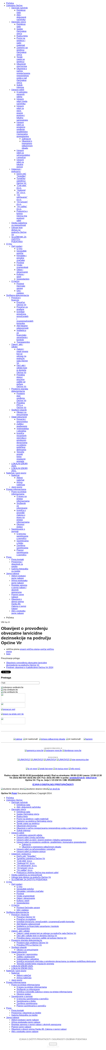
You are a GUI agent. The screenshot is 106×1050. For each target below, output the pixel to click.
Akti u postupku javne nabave (18, 612)
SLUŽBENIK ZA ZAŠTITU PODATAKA (18, 239)
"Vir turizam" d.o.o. (25, 868)
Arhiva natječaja (21, 483)
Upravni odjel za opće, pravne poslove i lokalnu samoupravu (22, 113)
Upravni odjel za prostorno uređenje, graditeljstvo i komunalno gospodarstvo (23, 129)
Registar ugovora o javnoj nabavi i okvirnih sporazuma (36, 1024)
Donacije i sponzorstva (22, 420)
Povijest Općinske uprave (21, 286)
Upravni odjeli (17, 90)
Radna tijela (22, 36)
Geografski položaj (21, 252)
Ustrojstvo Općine (14, 5)
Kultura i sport (20, 275)
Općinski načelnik (19, 8)
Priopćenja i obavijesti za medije (17, 564)
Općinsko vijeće (18, 22)
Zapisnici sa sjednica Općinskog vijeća (22, 51)
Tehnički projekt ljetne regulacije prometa (21, 456)
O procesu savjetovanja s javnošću (22, 536)
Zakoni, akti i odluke (17, 345)
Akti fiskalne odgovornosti (22, 327)
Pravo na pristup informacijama (18, 493)
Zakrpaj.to (26, 139)
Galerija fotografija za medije (19, 570)
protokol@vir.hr (77, 778)
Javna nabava (12, 573)
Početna (10, 3)
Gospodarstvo (23, 279)
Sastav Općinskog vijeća (21, 31)
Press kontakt (17, 559)
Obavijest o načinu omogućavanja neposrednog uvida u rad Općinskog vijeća (23, 76)
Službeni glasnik (19, 410)
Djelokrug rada (23, 805)
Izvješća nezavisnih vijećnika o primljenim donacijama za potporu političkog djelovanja (22, 441)
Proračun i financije (16, 299)
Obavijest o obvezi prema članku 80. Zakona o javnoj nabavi (18, 604)
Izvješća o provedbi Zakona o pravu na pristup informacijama (23, 516)
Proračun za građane (22, 308)
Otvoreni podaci (20, 525)
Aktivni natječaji (20, 479)
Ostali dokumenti (19, 417)
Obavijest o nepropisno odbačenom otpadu (27, 144)
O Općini (15, 281)
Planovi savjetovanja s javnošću (22, 552)
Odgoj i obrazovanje (22, 271)
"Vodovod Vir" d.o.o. (21, 191)
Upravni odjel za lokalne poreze (20, 163)
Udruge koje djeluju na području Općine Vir (18, 231)
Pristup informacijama (16, 489)
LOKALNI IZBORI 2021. (22, 968)
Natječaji (15, 475)
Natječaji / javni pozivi (16, 473)
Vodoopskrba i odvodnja (23, 429)
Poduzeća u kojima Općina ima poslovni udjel (22, 216)
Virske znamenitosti (22, 266)
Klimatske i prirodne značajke (22, 258)
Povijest (20, 263)
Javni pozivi (16, 487)
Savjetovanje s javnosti (18, 530)
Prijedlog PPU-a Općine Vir (21, 405)
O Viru (9, 244)
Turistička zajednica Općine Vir (21, 180)
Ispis (8, 654)
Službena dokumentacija (17, 295)
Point (14, 793)
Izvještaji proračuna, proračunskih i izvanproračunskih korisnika (45, 922)
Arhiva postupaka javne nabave (19, 581)
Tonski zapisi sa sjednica (21, 59)
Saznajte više (53, 1046)
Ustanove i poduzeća (16, 170)
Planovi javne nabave (17, 595)
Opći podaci (16, 246)
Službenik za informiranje (28, 989)
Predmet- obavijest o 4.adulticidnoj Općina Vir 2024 (29, 667)
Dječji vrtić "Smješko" (21, 175)
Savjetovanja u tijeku (23, 542)
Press (9, 557)
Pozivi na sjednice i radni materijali (21, 41)
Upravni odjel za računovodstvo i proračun (23, 154)
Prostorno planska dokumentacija (19, 390)
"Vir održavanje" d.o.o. (22, 197)
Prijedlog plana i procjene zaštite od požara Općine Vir (21, 381)
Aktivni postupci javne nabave (18, 577)
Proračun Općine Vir (21, 303)
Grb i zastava (20, 292)
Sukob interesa (20, 86)
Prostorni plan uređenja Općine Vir (21, 397)
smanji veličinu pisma (30, 649)
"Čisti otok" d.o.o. (24, 861)
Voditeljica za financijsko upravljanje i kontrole (22, 335)
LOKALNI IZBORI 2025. (22, 966)
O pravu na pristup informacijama (32, 987)
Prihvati (53, 1044)
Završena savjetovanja (22, 546)
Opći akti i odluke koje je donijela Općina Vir (22, 369)
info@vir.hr (91, 778)
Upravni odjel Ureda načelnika (22, 101)
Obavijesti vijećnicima (22, 65)
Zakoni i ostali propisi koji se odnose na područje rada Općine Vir (22, 356)
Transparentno (23, 342)
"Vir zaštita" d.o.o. (25, 870)
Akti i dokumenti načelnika (21, 17)
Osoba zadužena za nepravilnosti (19, 224)
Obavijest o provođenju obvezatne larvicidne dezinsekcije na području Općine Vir (26, 664)
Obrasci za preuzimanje (22, 413)
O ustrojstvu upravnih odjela (22, 94)
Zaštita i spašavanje (22, 425)
